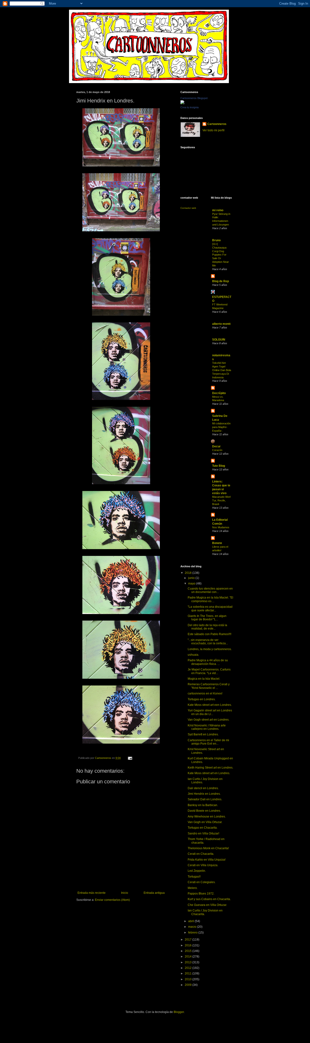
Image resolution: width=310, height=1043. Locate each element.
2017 (188, 939)
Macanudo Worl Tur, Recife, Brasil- (221, 500)
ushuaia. (193, 654)
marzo (192, 926)
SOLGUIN (218, 339)
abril (191, 921)
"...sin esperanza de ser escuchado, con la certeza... (208, 641)
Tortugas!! (194, 876)
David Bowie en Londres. (204, 810)
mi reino (217, 210)
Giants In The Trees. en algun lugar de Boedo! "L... (207, 617)
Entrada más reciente (92, 893)
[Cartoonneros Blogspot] (182, 103)
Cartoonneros (216, 124)
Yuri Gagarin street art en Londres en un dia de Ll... (210, 712)
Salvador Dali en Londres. (205, 799)
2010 (188, 979)
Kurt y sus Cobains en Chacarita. (209, 899)
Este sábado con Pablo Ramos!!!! (209, 634)
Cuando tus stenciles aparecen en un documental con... (210, 590)
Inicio (124, 893)
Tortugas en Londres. (202, 699)
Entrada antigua (154, 893)
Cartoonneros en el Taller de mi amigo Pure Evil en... (208, 742)
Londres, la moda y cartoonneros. (210, 649)
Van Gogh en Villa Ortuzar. (205, 822)
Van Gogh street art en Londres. (208, 719)
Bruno (216, 240)
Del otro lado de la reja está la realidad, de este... (207, 626)
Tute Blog (218, 465)
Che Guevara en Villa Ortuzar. (207, 905)
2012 (188, 968)
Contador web (188, 208)
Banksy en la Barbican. (203, 805)
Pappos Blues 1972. (201, 893)
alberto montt (221, 324)
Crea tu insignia (189, 107)
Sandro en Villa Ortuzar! (203, 833)
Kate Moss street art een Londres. (210, 705)
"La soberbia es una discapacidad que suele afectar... (210, 608)
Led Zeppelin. (197, 870)
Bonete (217, 543)
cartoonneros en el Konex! (205, 693)
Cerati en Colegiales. (202, 882)
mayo (192, 583)
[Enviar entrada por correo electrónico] (130, 757)
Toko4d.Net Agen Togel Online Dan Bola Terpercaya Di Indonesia (221, 370)
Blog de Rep (220, 281)
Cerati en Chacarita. (201, 854)
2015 (188, 951)
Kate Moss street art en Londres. (209, 773)
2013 (188, 962)
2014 (188, 956)
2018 (188, 573)
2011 (188, 973)
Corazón (217, 450)
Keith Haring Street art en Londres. (210, 767)
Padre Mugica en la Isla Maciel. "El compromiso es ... (210, 599)
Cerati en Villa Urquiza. (203, 865)
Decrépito (219, 393)
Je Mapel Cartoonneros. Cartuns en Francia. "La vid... (209, 671)
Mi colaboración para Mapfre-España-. (221, 427)
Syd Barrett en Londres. (203, 734)
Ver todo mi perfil (213, 130)
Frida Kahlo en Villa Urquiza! (206, 859)
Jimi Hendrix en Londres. (204, 793)
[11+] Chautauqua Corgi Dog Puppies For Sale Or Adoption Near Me (220, 254)
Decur (216, 446)
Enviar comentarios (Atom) (112, 900)
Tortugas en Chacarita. (202, 827)
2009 (188, 985)
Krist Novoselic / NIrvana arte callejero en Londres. (207, 727)
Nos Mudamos (220, 527)
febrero (193, 932)
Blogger (179, 1012)
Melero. (193, 888)
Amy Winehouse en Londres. (207, 816)
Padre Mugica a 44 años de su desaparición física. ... (208, 662)
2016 (188, 945)
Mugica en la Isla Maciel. (204, 678)
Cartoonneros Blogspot (194, 98)
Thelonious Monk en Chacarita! (208, 848)
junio (191, 578)
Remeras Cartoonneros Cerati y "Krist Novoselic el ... (209, 686)
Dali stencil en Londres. (203, 788)
